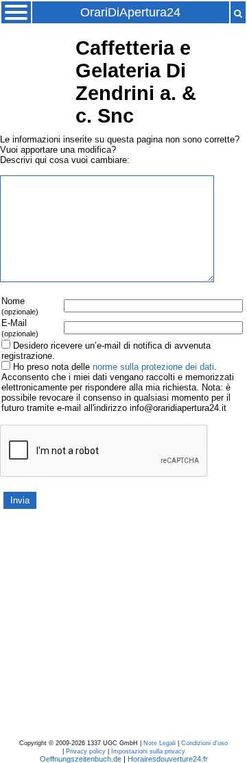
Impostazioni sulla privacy (148, 751)
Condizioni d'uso (204, 743)
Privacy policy (86, 751)
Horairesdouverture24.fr (168, 759)
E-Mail (19, 328)
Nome (19, 306)
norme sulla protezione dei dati (153, 367)
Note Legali (159, 743)
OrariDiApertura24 (130, 12)
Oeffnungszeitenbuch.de (80, 759)
